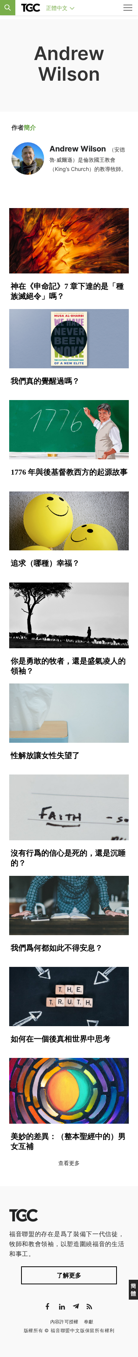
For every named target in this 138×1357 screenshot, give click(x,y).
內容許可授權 (64, 1321)
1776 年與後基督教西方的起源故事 (69, 472)
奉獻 (89, 1321)
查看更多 (69, 1163)
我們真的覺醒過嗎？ (45, 381)
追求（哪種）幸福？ (45, 563)
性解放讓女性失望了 (45, 755)
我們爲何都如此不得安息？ (57, 948)
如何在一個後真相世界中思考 (60, 1039)
